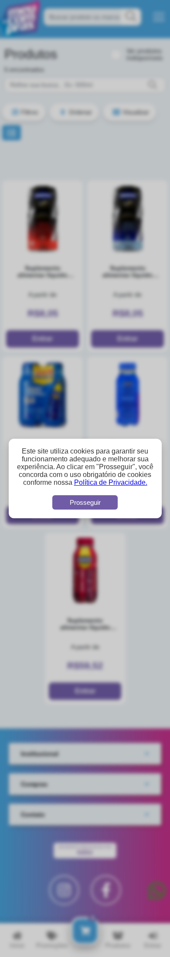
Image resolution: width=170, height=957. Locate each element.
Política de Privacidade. (110, 482)
